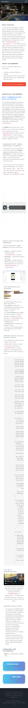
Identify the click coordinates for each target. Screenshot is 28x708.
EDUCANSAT (5, 1)
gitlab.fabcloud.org (9, 702)
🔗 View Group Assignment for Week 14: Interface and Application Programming (14, 85)
